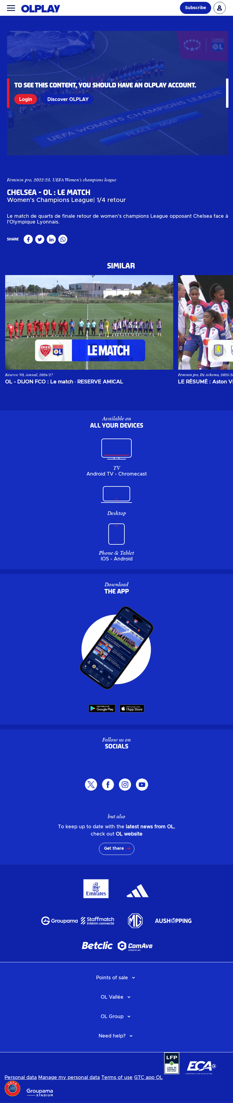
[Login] (220, 8)
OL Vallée (112, 997)
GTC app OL (148, 1077)
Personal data (21, 1077)
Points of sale (112, 977)
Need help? (112, 1036)
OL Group (112, 1016)
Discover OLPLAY (68, 99)
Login (25, 99)
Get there (114, 848)
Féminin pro (19, 180)
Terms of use (117, 1077)
